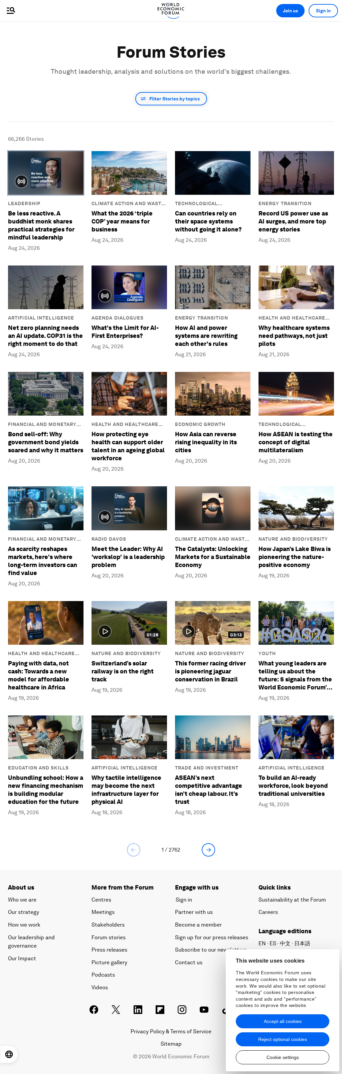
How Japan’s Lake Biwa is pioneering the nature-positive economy (295, 556)
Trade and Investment (206, 767)
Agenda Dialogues (118, 318)
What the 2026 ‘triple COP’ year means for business (122, 221)
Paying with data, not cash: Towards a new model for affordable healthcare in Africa (38, 675)
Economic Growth (200, 424)
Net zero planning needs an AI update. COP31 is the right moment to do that (45, 335)
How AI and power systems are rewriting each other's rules (206, 335)
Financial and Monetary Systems (42, 425)
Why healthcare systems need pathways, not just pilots (294, 335)
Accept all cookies (283, 1021)
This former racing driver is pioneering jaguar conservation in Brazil (210, 671)
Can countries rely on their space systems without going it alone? (208, 221)
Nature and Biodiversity (293, 539)
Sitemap (171, 1044)
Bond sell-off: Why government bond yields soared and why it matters (45, 442)
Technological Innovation (196, 204)
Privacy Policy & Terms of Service (171, 1031)
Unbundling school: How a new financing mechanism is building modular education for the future (45, 789)
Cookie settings (283, 1057)
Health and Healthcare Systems (292, 318)
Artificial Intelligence (41, 318)
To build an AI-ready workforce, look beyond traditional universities (293, 785)
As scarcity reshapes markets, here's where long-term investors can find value (42, 560)
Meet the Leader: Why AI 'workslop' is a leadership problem (128, 556)
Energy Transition (285, 203)
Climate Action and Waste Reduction (128, 204)
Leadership (24, 203)
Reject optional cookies (282, 1039)
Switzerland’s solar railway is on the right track (123, 671)
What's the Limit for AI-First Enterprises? (125, 331)
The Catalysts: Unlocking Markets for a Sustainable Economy (212, 556)
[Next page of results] (208, 850)
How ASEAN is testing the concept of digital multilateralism (296, 442)
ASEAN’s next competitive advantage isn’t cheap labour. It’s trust (208, 789)
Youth (267, 653)
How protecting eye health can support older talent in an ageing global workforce (128, 446)
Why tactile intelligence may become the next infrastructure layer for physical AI (126, 789)
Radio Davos (109, 539)
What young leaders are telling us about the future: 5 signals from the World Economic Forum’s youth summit (295, 675)
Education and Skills (38, 767)
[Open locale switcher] (9, 1054)
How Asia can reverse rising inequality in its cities (206, 442)
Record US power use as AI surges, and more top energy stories (293, 221)
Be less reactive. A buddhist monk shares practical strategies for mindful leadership (41, 225)
